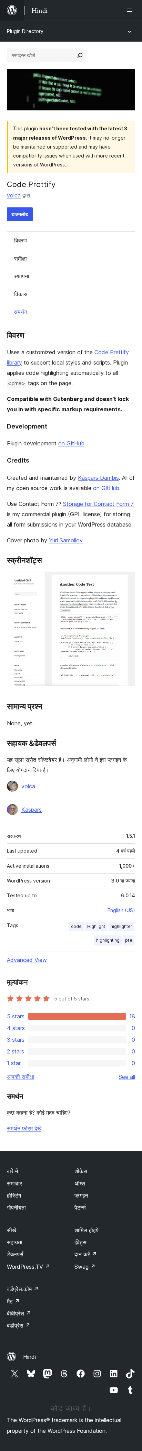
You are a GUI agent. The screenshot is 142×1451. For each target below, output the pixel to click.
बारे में (12, 1171)
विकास (21, 294)
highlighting (108, 940)
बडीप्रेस (18, 1325)
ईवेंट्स (80, 1242)
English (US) (121, 910)
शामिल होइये (86, 1230)
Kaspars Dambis (98, 477)
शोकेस (80, 1171)
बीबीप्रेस (19, 1313)
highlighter (121, 926)
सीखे (11, 1230)
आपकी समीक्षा (20, 1076)
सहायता (14, 1242)
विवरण (20, 240)
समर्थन (20, 311)
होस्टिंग (14, 1195)
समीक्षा (20, 258)
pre (128, 940)
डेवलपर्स (15, 1254)
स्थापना (21, 276)
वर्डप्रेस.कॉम (23, 1289)
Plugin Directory (25, 31)
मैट (13, 1301)
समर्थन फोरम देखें (24, 1128)
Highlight (96, 926)
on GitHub (71, 443)
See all (127, 1076)
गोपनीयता (16, 1207)
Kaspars (31, 809)
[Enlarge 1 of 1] (125, 580)
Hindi (29, 1356)
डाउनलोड (19, 214)
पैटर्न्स (80, 1207)
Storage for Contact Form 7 (98, 503)
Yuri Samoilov (66, 540)
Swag (84, 1266)
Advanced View (27, 959)
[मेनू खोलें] (131, 10)
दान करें (85, 1254)
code (76, 926)
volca (14, 195)
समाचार (14, 1183)
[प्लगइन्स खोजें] (80, 55)
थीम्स (79, 1183)
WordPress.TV (28, 1266)
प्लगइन (81, 1195)
